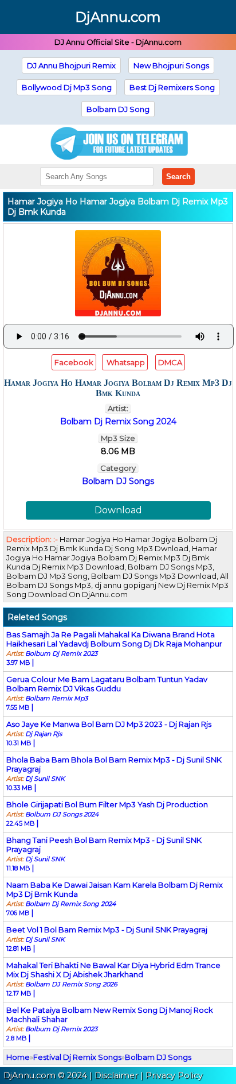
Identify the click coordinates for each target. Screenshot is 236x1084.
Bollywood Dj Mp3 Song (67, 87)
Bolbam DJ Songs (118, 481)
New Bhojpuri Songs (171, 65)
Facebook (73, 362)
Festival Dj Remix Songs (77, 1057)
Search (178, 176)
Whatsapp (125, 362)
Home (18, 1057)
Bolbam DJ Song (118, 109)
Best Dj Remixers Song (172, 87)
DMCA (170, 362)
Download (118, 510)
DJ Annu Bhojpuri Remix (71, 65)
